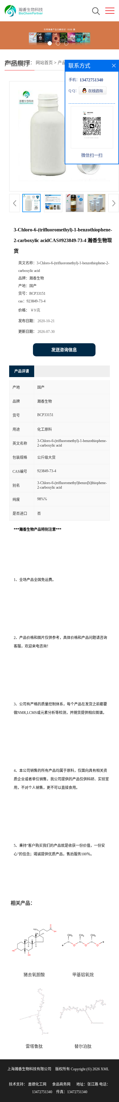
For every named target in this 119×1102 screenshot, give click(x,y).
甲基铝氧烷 (83, 974)
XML (105, 1069)
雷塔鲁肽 (34, 1046)
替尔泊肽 (83, 1046)
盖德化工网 (37, 1084)
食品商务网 (61, 1084)
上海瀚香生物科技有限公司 (29, 1069)
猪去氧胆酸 (34, 974)
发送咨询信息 (64, 350)
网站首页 (44, 62)
